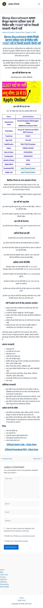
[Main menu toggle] (39, 4)
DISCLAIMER (4, 587)
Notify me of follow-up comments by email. (20, 536)
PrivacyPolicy (4, 584)
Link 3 (33, 168)
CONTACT (3, 579)
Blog (1, 572)
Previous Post (6, 459)
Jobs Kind (13, 3)
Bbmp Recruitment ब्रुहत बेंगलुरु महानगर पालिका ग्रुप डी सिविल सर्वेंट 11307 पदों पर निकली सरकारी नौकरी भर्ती (21, 40)
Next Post (38, 459)
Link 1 (23, 168)
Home (2, 570)
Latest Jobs (4, 575)
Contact (3, 577)
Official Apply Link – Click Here (21, 444)
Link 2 (28, 168)
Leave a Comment (8, 32)
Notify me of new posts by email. (17, 541)
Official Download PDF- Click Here (21, 449)
